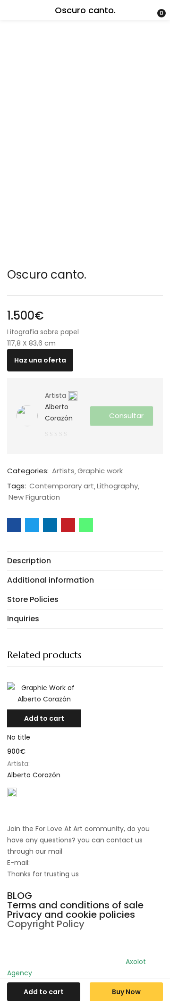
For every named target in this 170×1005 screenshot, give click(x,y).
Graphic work (100, 471)
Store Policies (33, 599)
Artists (63, 471)
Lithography (117, 486)
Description (29, 560)
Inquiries (23, 618)
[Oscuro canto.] (14, 525)
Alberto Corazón (59, 412)
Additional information (50, 580)
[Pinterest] (19, 941)
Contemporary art (61, 486)
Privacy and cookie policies (71, 914)
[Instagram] (44, 941)
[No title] (44, 693)
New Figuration (34, 497)
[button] (44, 718)
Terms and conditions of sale (75, 905)
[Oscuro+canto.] (32, 525)
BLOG (19, 895)
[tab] (85, 560)
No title (18, 737)
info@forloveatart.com (69, 862)
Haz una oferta (40, 360)
